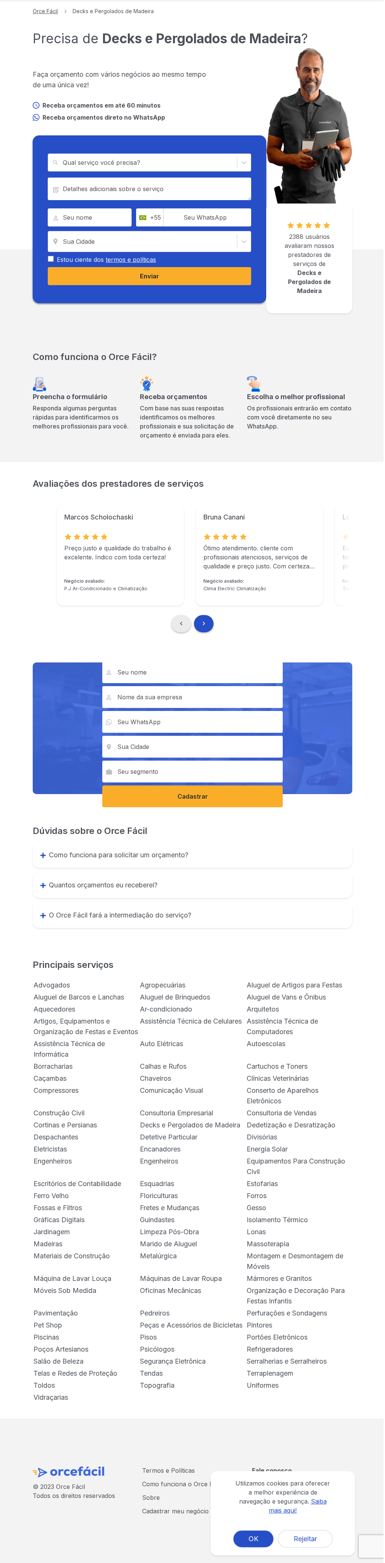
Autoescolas (266, 1044)
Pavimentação (55, 1313)
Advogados (51, 985)
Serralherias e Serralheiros (287, 1361)
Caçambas (50, 1078)
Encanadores (160, 1149)
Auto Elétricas (161, 1044)
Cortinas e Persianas (65, 1125)
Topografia (157, 1385)
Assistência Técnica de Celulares (191, 1021)
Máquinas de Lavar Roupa (181, 1278)
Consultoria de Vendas (282, 1113)
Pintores (259, 1325)
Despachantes (55, 1137)
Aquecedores (54, 1009)
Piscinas (46, 1337)
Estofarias (262, 1184)
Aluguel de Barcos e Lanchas (78, 997)
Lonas (256, 1232)
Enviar (149, 276)
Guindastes (157, 1220)
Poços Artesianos (60, 1349)
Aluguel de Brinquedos (175, 997)
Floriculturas (159, 1196)
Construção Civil (59, 1113)
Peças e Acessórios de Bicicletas (191, 1325)
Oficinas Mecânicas (170, 1290)
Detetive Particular (168, 1137)
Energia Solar (267, 1149)
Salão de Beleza (58, 1361)
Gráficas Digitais (59, 1220)
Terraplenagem (270, 1373)
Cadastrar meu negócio (175, 1511)
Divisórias (262, 1137)
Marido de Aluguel (168, 1244)
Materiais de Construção (71, 1256)
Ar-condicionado (166, 1009)
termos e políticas (131, 259)
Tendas (151, 1373)
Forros (257, 1196)
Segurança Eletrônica (173, 1361)
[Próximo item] (204, 623)
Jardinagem (51, 1232)
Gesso (256, 1208)
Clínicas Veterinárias (278, 1078)
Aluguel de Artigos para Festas (294, 985)
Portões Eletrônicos (277, 1337)
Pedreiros (155, 1313)
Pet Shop (47, 1325)
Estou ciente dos (106, 259)
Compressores (56, 1090)
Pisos (148, 1337)
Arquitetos (263, 1009)
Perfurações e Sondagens (287, 1313)
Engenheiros (52, 1161)
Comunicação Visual (171, 1090)
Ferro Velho (51, 1196)
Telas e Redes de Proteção (75, 1373)
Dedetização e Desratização (291, 1125)
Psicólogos (157, 1349)
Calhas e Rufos (163, 1066)
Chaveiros (155, 1078)
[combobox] (64, 162)
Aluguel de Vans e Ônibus (286, 997)
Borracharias (53, 1066)
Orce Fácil (45, 11)
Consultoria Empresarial (176, 1113)
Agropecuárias (162, 985)
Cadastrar (192, 796)
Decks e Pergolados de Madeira (190, 1125)
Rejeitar (305, 1539)
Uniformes (263, 1385)
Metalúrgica (158, 1256)
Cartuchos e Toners (277, 1066)
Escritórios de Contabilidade (77, 1184)
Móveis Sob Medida (64, 1290)
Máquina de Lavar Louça (72, 1278)
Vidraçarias (50, 1397)
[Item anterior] (181, 623)
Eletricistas (50, 1149)
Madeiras (47, 1244)
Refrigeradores (270, 1349)
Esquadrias (157, 1184)
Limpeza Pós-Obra (169, 1232)
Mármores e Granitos (279, 1278)
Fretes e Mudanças (169, 1208)
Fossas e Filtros (57, 1208)
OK (253, 1539)
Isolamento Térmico (277, 1220)
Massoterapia (268, 1244)
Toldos (44, 1385)
